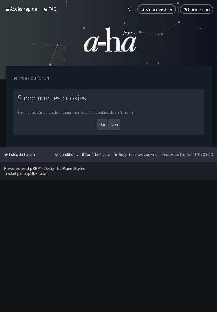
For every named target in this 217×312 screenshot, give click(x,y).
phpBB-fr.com (36, 173)
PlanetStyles (73, 168)
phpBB (32, 168)
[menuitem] (50, 8)
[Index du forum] (108, 39)
